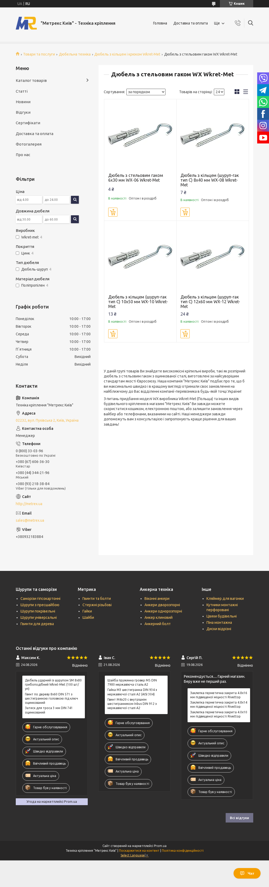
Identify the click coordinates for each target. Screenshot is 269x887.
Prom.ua (160, 846)
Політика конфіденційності (183, 850)
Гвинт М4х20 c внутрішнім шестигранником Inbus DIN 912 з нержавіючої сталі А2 (132, 704)
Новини (23, 101)
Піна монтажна (219, 622)
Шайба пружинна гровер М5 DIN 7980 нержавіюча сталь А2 (132, 682)
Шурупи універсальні (38, 617)
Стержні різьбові (97, 605)
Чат (251, 873)
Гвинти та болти (96, 598)
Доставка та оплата (190, 23)
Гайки (87, 611)
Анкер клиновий (158, 617)
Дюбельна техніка (75, 54)
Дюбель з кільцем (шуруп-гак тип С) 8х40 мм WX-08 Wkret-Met (209, 180)
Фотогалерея (29, 144)
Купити (112, 212)
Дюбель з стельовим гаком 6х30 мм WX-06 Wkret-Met (135, 177)
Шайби (88, 617)
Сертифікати (28, 123)
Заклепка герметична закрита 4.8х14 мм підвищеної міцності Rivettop (218, 704)
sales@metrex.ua (30, 520)
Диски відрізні (218, 629)
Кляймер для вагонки (225, 598)
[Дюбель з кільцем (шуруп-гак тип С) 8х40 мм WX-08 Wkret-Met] (213, 135)
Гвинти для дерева (37, 624)
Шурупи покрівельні (37, 611)
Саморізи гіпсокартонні (40, 598)
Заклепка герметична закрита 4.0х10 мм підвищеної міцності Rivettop (218, 714)
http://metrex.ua (29, 504)
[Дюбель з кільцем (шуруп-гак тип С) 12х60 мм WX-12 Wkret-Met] (213, 257)
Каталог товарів (31, 80)
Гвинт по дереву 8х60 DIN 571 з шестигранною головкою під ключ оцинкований (51, 698)
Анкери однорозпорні (163, 611)
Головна (160, 23)
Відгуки (23, 112)
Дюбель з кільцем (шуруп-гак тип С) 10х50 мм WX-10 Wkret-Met (138, 302)
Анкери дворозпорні (162, 605)
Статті (22, 91)
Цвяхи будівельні (221, 616)
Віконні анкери (156, 598)
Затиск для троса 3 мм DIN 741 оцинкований (49, 710)
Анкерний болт (157, 624)
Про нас (23, 154)
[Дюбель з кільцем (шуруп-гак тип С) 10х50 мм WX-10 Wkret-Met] (140, 257)
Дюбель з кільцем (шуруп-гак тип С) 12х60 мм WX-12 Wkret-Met (210, 302)
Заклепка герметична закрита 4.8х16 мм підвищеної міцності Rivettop (218, 695)
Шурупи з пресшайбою (39, 605)
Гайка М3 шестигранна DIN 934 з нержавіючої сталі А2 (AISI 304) (132, 692)
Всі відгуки (239, 818)
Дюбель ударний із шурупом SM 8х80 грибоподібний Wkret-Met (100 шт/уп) (53, 684)
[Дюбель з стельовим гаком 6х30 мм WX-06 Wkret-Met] (140, 135)
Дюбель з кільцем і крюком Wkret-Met (127, 54)
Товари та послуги (39, 54)
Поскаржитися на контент (139, 850)
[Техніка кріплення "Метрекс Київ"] (26, 23)
